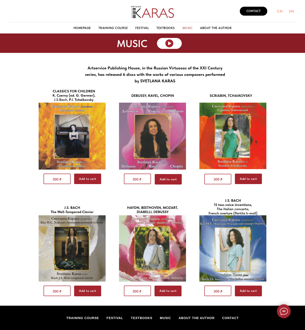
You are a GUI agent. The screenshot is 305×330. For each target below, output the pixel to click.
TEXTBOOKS (166, 28)
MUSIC (187, 28)
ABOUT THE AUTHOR (216, 28)
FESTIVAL (142, 28)
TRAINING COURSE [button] (113, 28)
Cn (279, 11)
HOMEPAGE (82, 28)
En (291, 11)
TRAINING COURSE (82, 318)
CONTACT (230, 318)
